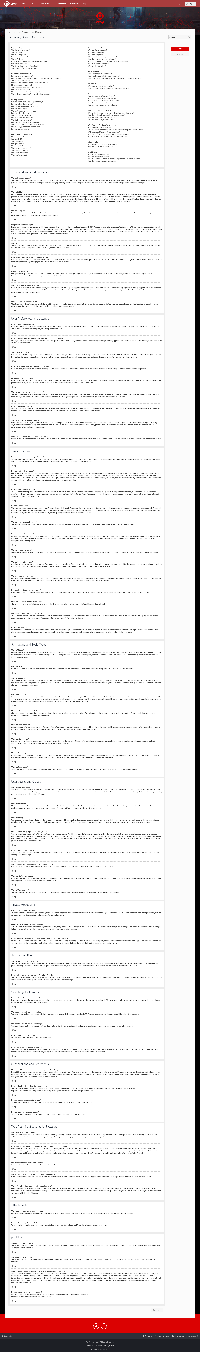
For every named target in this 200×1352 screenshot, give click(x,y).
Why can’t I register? (18, 55)
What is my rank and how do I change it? (25, 92)
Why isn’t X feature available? (98, 157)
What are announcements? (21, 148)
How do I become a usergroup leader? (102, 59)
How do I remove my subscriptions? (101, 120)
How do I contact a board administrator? (102, 161)
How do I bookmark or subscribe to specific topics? (106, 115)
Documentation (60, 4)
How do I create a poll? (19, 109)
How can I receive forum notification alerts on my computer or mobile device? (116, 130)
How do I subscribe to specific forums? (102, 117)
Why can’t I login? (17, 59)
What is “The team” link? (97, 66)
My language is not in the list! (21, 85)
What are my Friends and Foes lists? (101, 86)
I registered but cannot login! (21, 57)
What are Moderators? (96, 52)
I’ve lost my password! (19, 64)
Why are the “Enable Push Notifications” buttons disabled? (109, 134)
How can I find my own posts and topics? (102, 105)
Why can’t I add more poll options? (23, 111)
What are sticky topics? (19, 150)
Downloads (45, 4)
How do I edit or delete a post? (22, 104)
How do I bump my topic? (20, 129)
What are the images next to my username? (27, 87)
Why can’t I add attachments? (22, 118)
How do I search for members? (99, 103)
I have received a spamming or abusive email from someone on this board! (115, 78)
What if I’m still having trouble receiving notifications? (107, 136)
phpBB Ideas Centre (109, 1259)
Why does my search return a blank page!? (103, 100)
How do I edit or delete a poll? (21, 113)
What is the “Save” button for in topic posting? (28, 124)
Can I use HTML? (17, 139)
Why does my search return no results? (102, 98)
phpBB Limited (72, 1245)
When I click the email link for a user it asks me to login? (31, 94)
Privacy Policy (109, 1346)
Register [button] (180, 54)
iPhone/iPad (130, 1153)
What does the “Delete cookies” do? (24, 68)
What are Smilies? (17, 141)
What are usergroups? (96, 55)
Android (140, 1153)
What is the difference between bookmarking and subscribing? (111, 113)
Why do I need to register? (20, 50)
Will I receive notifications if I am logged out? (104, 132)
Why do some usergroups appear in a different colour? (108, 61)
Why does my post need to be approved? (26, 127)
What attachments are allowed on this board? (104, 144)
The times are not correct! (20, 80)
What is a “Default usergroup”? (99, 64)
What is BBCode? (17, 137)
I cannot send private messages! (100, 74)
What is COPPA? (17, 52)
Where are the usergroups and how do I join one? (105, 57)
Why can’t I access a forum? (21, 115)
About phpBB (16, 1248)
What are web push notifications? (100, 127)
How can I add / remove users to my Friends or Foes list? (108, 88)
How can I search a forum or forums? (101, 96)
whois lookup (16, 1276)
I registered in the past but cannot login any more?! (29, 61)
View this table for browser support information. (88, 1191)
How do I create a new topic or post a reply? (27, 102)
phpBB (83, 383)
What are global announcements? (23, 146)
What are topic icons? (19, 155)
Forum (24, 4)
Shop (34, 4)
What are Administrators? (97, 50)
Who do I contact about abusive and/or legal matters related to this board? (115, 159)
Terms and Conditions (94, 1346)
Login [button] (180, 49)
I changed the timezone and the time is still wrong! (29, 83)
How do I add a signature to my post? (24, 106)
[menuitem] (179, 3)
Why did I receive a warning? (21, 120)
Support (86, 4)
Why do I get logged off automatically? (25, 66)
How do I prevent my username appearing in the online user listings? (36, 78)
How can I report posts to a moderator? (25, 122)
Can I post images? (18, 144)
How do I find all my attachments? (100, 146)
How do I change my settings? (22, 76)
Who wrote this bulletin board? (99, 154)
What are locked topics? (20, 153)
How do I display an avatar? (21, 90)
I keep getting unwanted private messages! (104, 76)
